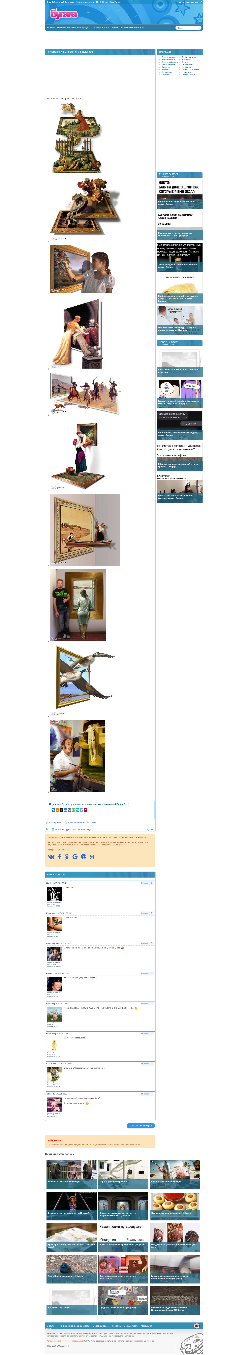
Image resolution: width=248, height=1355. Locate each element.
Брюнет (49, 973)
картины (93, 823)
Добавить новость (101, 27)
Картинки (165, 67)
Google (105, 2)
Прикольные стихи (190, 69)
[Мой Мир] (65, 810)
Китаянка (50, 1034)
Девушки (186, 62)
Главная (51, 27)
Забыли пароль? (58, 2)
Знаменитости (168, 64)
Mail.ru (112, 2)
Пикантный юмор (169, 62)
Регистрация (69, 2)
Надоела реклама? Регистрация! (73, 27)
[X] (61, 810)
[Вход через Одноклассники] (68, 858)
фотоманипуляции (77, 823)
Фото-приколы (55, 823)
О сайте (50, 1326)
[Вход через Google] (76, 858)
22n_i (48, 883)
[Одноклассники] (57, 810)
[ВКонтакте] (53, 810)
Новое (115, 27)
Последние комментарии (132, 27)
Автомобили (187, 67)
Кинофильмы (188, 64)
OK (101, 2)
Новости (165, 69)
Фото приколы (168, 57)
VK (94, 2)
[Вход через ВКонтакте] (52, 858)
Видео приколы (189, 57)
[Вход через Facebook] (61, 858)
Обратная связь (192, 2)
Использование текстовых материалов (64, 1341)
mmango (71, 829)
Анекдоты (186, 59)
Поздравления (188, 75)
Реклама (182, 2)
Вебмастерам (130, 1326)
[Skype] (77, 810)
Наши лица (166, 72)
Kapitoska (50, 913)
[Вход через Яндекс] (93, 858)
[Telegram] (81, 810)
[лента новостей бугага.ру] (201, 2)
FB (97, 2)
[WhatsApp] (73, 810)
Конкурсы (165, 75)
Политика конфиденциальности (73, 1326)
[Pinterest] (85, 810)
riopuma (50, 943)
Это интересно (168, 59)
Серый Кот (51, 1064)
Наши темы (187, 72)
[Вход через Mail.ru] (85, 858)
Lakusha (50, 1003)
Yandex (118, 2)
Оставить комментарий (141, 1126)
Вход (49, 2)
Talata (48, 1094)
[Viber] (69, 810)
